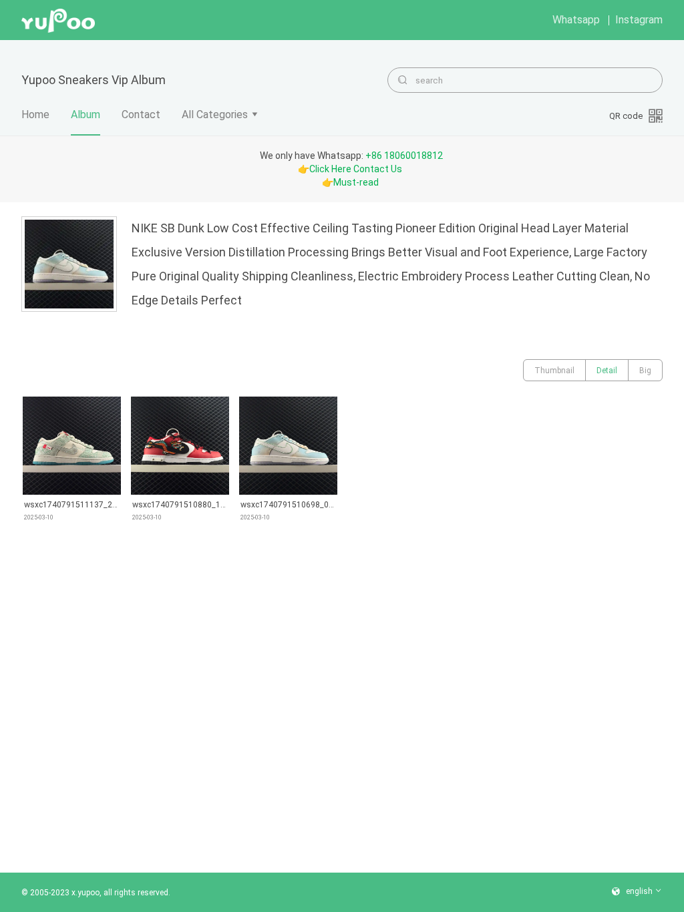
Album (85, 114)
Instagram (639, 19)
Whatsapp (576, 19)
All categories (215, 114)
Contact (141, 114)
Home (35, 114)
